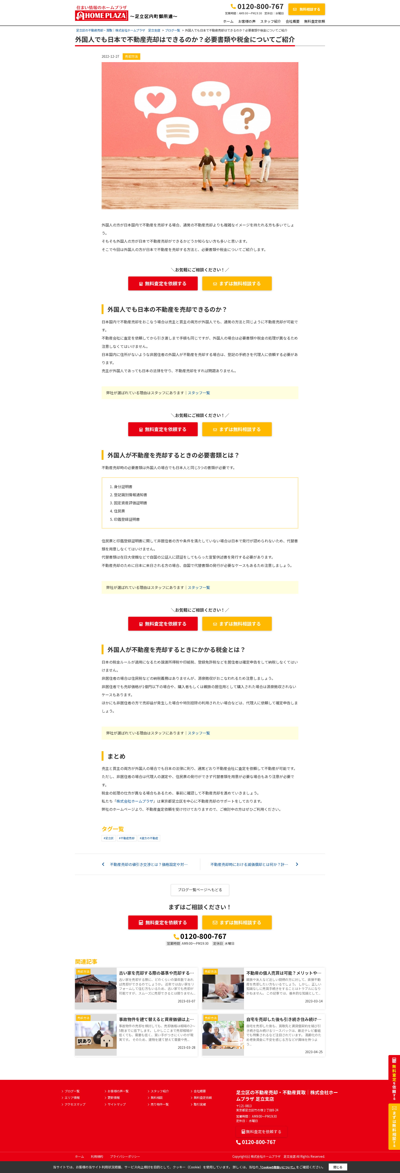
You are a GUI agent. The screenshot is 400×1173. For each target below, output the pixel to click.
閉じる (337, 1167)
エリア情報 (72, 1098)
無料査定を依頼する (166, 283)
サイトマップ (117, 1104)
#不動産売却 (126, 838)
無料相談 (157, 1098)
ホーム (228, 21)
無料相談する (309, 9)
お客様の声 (247, 21)
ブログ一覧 (72, 1091)
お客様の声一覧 (118, 1091)
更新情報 (114, 1098)
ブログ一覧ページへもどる (200, 889)
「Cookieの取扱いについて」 (277, 1167)
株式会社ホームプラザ (134, 801)
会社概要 (293, 21)
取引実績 (200, 1104)
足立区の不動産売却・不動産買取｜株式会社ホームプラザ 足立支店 (287, 1095)
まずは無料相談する (240, 283)
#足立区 (109, 838)
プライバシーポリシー (125, 1156)
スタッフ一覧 (199, 392)
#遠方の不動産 (149, 838)
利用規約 (97, 1156)
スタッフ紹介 (270, 21)
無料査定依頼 (314, 21)
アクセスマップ (75, 1104)
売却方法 (131, 56)
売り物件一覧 (160, 1104)
